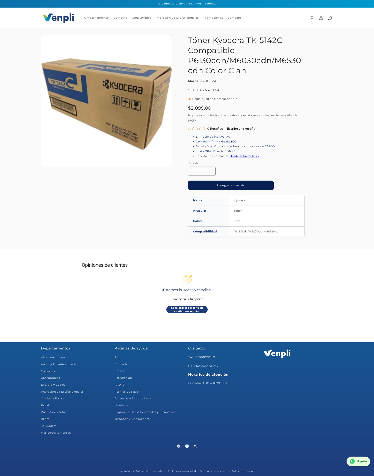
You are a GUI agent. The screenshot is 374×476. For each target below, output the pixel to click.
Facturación (123, 378)
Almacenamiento (53, 357)
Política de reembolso (149, 471)
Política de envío (242, 471)
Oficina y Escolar (53, 398)
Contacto (121, 364)
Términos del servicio (214, 471)
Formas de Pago (127, 391)
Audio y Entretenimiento (59, 364)
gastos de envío (240, 115)
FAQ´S (119, 384)
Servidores (48, 426)
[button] (312, 18)
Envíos (119, 371)
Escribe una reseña (241, 128)
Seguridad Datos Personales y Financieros (146, 412)
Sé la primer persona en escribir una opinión (187, 309)
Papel (45, 405)
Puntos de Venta (53, 412)
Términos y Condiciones (132, 419)
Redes (45, 419)
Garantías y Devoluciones (133, 398)
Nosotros (121, 405)
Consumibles (50, 378)
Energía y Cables (53, 384)
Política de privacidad (182, 471)
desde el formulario (244, 156)
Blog (118, 357)
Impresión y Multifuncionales (62, 391)
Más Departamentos (56, 432)
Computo (48, 371)
